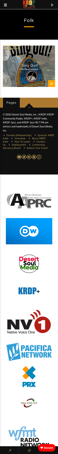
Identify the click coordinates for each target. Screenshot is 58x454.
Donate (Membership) (19, 135)
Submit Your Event (37, 148)
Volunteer (20, 138)
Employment (19, 144)
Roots (16, 48)
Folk (6, 48)
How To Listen (22, 141)
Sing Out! (30, 65)
